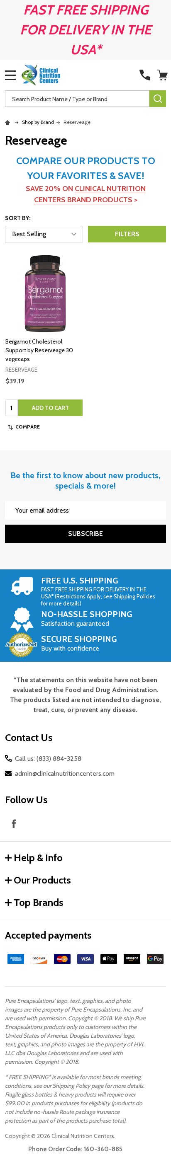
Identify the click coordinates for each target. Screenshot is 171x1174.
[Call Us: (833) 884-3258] (145, 75)
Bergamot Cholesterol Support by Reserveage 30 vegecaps (39, 350)
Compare (27, 427)
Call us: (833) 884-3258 (48, 758)
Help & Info (38, 858)
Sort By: (17, 218)
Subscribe (85, 533)
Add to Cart (50, 408)
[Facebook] (13, 823)
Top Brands (39, 902)
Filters (127, 234)
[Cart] (162, 75)
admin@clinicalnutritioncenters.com (65, 773)
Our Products (42, 880)
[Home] (8, 122)
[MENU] (10, 75)
